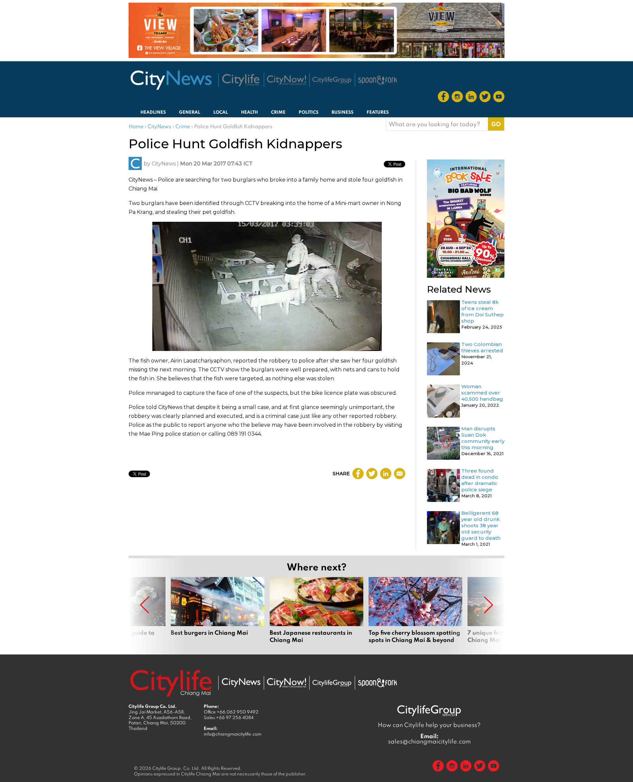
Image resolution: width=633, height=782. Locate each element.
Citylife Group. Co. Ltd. (176, 768)
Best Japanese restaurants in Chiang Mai (316, 610)
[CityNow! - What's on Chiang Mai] (286, 80)
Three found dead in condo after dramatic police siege (479, 480)
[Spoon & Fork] (377, 80)
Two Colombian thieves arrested (482, 347)
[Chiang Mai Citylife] (241, 80)
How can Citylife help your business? (429, 725)
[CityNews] (171, 80)
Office (231, 712)
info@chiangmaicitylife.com (232, 734)
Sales (229, 717)
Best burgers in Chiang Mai (217, 610)
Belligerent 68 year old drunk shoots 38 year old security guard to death (480, 525)
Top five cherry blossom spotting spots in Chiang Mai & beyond (415, 610)
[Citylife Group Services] (332, 80)
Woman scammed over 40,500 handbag (482, 392)
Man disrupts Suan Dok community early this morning (482, 437)
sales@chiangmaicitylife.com (429, 738)
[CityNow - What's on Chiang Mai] (286, 683)
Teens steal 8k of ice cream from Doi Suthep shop (482, 311)
